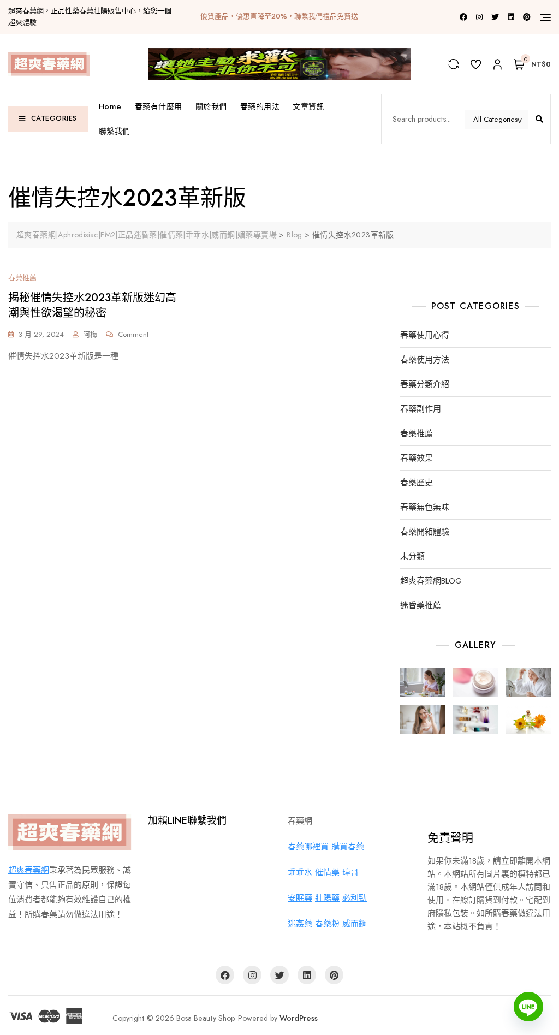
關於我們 (211, 106)
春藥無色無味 (424, 507)
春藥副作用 (420, 409)
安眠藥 (300, 898)
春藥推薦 (22, 277)
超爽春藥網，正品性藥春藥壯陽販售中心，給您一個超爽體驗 (89, 16)
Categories (54, 118)
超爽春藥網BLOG (431, 581)
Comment (133, 335)
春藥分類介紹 (424, 384)
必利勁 (354, 898)
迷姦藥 (301, 924)
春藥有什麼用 (158, 106)
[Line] (528, 1006)
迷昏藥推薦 (420, 605)
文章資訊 (308, 106)
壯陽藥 (327, 898)
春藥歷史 (416, 483)
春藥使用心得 (424, 335)
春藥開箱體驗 (424, 532)
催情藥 (327, 872)
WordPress (299, 1018)
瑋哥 (350, 872)
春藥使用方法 (424, 360)
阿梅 (90, 334)
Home (110, 106)
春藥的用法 (260, 106)
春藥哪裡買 (308, 847)
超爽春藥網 (28, 870)
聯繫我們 (114, 131)
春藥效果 (416, 458)
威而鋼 (354, 924)
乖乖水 (300, 872)
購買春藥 (347, 847)
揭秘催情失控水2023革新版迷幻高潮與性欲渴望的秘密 (92, 305)
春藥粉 (328, 924)
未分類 (412, 556)
